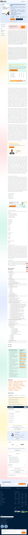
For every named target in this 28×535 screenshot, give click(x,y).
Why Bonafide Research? (2, 31)
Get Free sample (20, 19)
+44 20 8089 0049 (11, 416)
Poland (22, 498)
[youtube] (25, 488)
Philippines (19, 498)
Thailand (15, 503)
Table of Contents (3, 26)
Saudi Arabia (19, 500)
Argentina (15, 493)
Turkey (19, 503)
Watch (21, 382)
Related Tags (2, 33)
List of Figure (10, 346)
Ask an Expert (11, 147)
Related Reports (3, 35)
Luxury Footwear (11, 382)
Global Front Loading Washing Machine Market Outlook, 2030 (16, 397)
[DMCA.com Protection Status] (26, 511)
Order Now (23, 27)
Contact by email (11, 420)
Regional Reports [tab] (16, 395)
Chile (15, 494)
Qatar (25, 498)
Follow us (18, 488)
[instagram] (23, 488)
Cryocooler (10, 384)
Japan (18, 497)
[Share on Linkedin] (16, 21)
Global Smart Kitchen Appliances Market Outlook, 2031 (15, 404)
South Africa (22, 500)
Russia (15, 499)
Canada (26, 493)
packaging (21, 43)
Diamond (13, 387)
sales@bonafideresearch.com (4, 522)
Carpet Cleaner (16, 390)
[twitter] (22, 488)
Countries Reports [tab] (22, 395)
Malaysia (22, 497)
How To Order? (2, 499)
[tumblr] (27, 488)
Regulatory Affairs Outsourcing (12, 388)
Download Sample (14, 70)
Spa (25, 381)
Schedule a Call (18, 17)
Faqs (1, 28)
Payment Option (10, 464)
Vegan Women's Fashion (16, 385)
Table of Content (10, 269)
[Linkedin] (23, 435)
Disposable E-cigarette (20, 381)
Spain (15, 502)
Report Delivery (10, 465)
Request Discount (17, 450)
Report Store (23, 1)
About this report (3, 24)
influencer (9, 114)
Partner (1, 497)
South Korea (25, 500)
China (18, 494)
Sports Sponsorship (16, 382)
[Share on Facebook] (13, 21)
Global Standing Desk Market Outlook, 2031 (14, 402)
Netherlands (15, 498)
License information (2, 498)
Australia (19, 493)
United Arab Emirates (22, 505)
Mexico (26, 497)
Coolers (10, 387)
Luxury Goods (19, 388)
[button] (25, 1)
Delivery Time (10, 455)
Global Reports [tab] (11, 395)
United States (15, 508)
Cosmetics (15, 381)
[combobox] (25, 407)
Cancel (24, 530)
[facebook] (20, 488)
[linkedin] (24, 488)
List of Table (9, 344)
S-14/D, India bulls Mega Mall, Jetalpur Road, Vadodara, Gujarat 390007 (6, 519)
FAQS (1, 503)
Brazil (22, 493)
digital (20, 161)
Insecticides (10, 385)
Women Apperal (23, 385)
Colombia (22, 494)
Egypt (25, 494)
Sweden (19, 502)
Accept (24, 532)
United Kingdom (26, 504)
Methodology (2, 494)
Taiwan (26, 502)
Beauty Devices (21, 384)
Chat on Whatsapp (11, 413)
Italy (15, 497)
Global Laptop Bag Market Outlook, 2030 (13, 399)
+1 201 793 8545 (11, 418)
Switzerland (22, 502)
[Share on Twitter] (15, 21)
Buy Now (13, 19)
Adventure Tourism (15, 384)
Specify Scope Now (12, 206)
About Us (1, 493)
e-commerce (9, 102)
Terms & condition (2, 502)
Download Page (13, 17)
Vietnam (19, 507)
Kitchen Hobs (10, 381)
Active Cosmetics (18, 387)
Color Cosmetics (11, 390)
